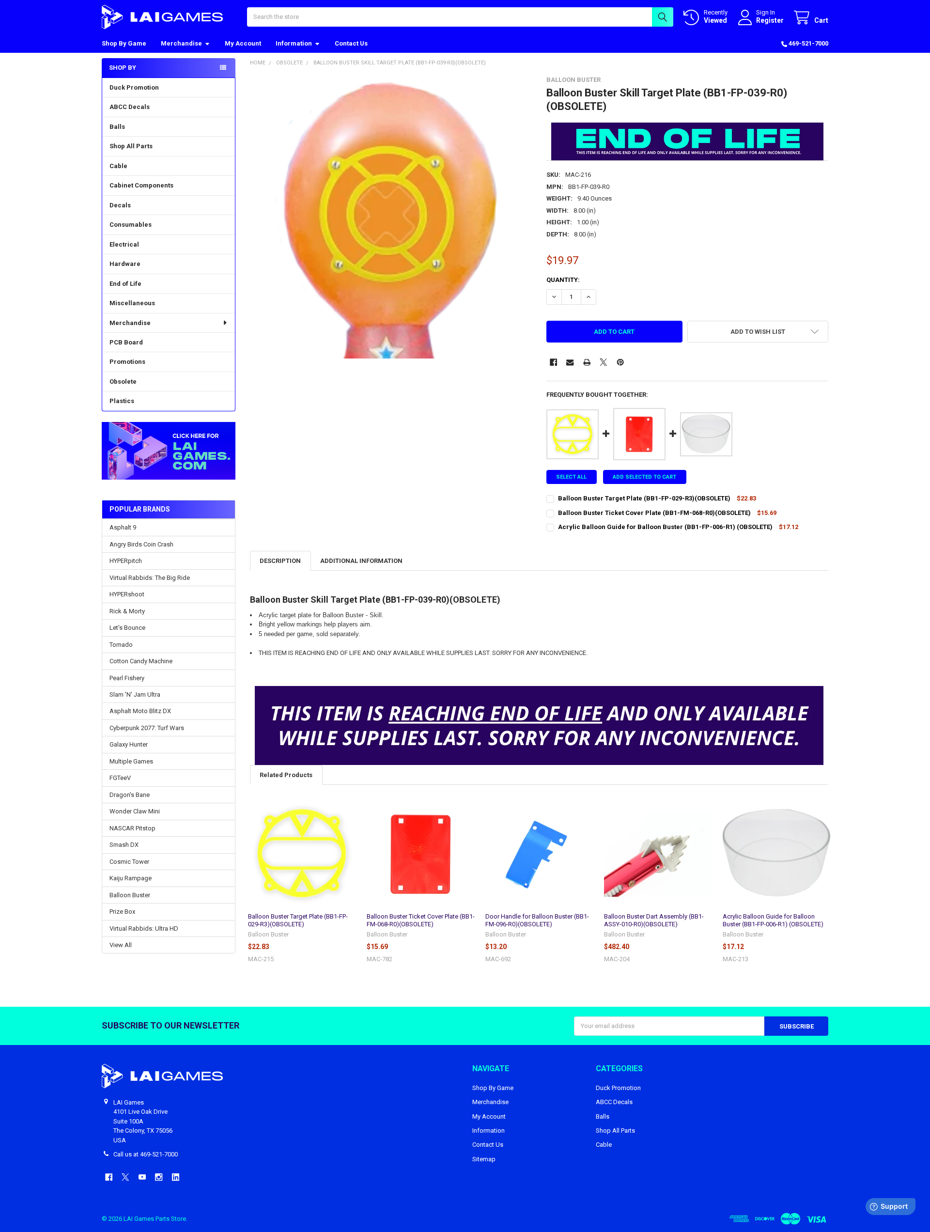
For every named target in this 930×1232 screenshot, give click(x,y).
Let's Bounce (127, 627)
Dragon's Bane (129, 794)
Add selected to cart (644, 477)
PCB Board (126, 342)
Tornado (121, 644)
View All (120, 945)
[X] (603, 362)
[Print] (587, 362)
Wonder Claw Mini (134, 811)
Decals (120, 205)
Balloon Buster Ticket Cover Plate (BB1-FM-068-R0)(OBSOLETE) (421, 920)
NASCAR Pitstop (132, 828)
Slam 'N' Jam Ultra (134, 694)
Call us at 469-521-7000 (145, 1154)
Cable (118, 166)
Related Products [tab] (286, 775)
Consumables (130, 224)
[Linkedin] (176, 1177)
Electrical (124, 244)
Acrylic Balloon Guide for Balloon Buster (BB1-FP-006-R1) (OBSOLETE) (773, 920)
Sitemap (484, 1159)
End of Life (125, 283)
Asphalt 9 (122, 527)
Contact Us (351, 43)
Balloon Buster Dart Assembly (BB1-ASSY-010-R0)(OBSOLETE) (654, 920)
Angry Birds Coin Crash (141, 544)
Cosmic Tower (129, 861)
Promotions (127, 361)
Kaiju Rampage (130, 878)
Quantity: (563, 279)
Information (294, 43)
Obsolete (123, 381)
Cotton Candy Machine (140, 661)
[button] (168, 450)
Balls (117, 126)
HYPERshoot (126, 594)
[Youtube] (142, 1177)
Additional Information (361, 560)
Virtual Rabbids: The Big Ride (149, 577)
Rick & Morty (127, 611)
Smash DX (124, 844)
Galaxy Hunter (128, 744)
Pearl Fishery (126, 678)
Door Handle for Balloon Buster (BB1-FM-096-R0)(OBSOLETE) (537, 920)
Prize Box (122, 911)
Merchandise (181, 43)
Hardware (124, 263)
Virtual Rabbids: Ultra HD (143, 928)
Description (280, 560)
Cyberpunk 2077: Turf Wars (146, 728)
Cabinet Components (141, 185)
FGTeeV (120, 777)
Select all (571, 477)
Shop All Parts (131, 146)
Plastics (121, 401)
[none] (391, 217)
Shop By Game (124, 43)
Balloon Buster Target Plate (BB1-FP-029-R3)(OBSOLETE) (298, 920)
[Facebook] (553, 362)
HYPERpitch (125, 560)
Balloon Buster (129, 895)
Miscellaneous (132, 303)
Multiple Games (131, 761)
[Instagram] (159, 1177)
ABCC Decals (129, 106)
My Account (243, 43)
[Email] (570, 362)
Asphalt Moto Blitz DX (140, 711)
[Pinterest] (620, 362)
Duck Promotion (134, 87)
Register (770, 20)
